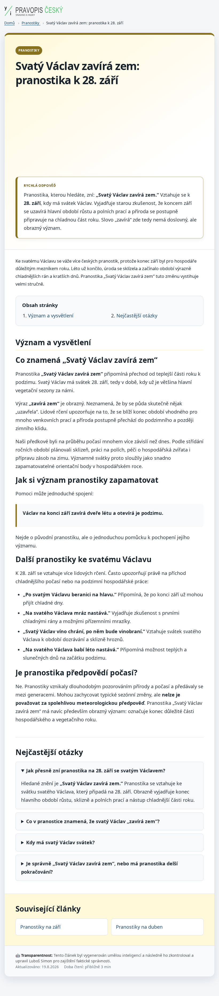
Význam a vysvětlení (50, 315)
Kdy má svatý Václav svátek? (60, 842)
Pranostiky (31, 23)
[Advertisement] (109, 131)
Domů (9, 23)
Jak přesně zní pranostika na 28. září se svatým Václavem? (95, 770)
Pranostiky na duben (139, 927)
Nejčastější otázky (136, 315)
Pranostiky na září (40, 927)
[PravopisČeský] (33, 14)
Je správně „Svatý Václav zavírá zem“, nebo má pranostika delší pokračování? (99, 867)
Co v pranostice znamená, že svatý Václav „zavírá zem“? (93, 821)
